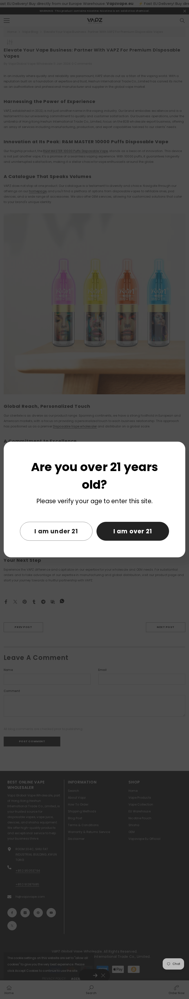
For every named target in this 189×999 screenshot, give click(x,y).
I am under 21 (56, 531)
